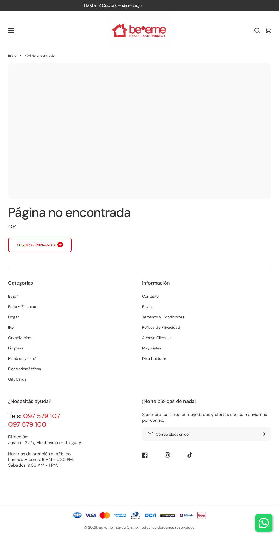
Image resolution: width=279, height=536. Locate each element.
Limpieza (15, 348)
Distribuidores (154, 358)
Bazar (13, 296)
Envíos (147, 306)
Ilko (11, 327)
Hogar (13, 317)
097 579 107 (41, 416)
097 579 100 (27, 424)
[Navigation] (11, 30)
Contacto (150, 296)
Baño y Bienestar (23, 306)
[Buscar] (257, 30)
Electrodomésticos (24, 368)
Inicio (12, 55)
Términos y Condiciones (163, 317)
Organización (19, 337)
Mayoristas (151, 348)
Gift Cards (17, 379)
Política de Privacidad (161, 327)
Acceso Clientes (156, 337)
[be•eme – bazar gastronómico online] (139, 30)
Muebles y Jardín (23, 358)
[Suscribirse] (264, 434)
